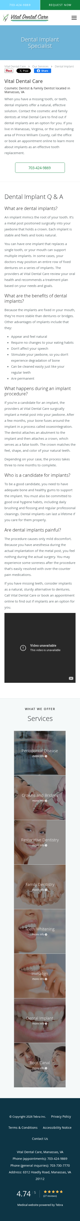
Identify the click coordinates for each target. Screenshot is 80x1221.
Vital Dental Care (15, 66)
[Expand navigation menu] (74, 18)
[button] (40, 168)
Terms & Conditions (23, 1127)
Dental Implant (64, 66)
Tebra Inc (39, 1117)
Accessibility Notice (57, 1127)
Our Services (40, 66)
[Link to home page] (34, 17)
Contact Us (40, 1139)
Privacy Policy (61, 1116)
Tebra (59, 1205)
